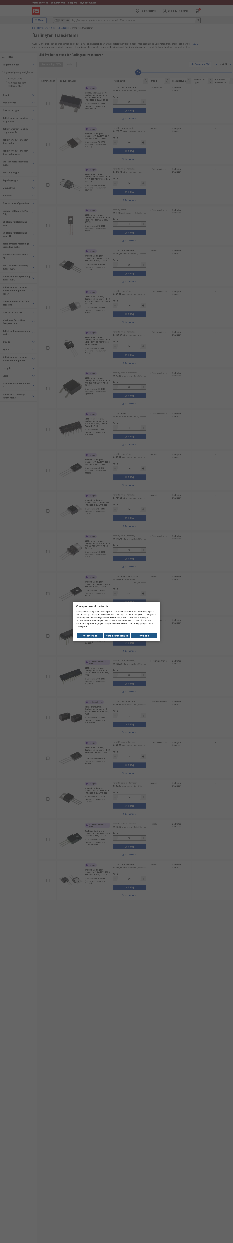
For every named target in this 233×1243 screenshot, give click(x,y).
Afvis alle (144, 635)
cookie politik (82, 626)
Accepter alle (90, 635)
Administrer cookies (117, 635)
